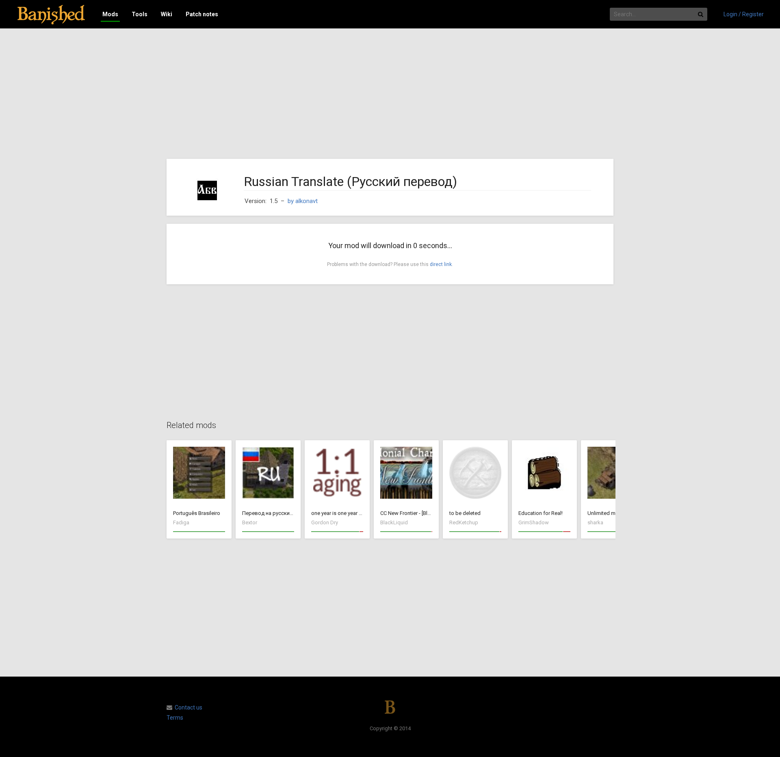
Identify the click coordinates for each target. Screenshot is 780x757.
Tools (139, 14)
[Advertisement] (390, 94)
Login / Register (744, 14)
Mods (110, 14)
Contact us (188, 707)
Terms (175, 717)
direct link (441, 264)
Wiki (166, 14)
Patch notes (202, 14)
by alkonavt (303, 201)
